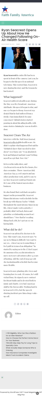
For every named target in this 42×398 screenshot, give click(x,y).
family (18, 44)
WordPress (14, 392)
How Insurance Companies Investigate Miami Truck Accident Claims (21, 354)
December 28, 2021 (8, 44)
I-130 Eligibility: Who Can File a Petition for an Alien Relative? (21, 334)
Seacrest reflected (11, 142)
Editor (18, 313)
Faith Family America (18, 15)
